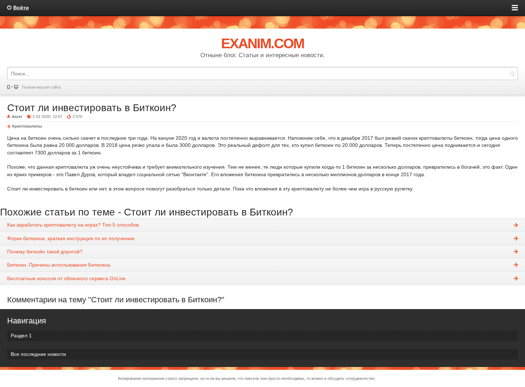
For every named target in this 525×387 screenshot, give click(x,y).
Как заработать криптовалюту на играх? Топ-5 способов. (73, 225)
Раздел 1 (21, 335)
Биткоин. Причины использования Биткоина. (59, 265)
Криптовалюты (27, 126)
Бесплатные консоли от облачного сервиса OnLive (66, 278)
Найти (512, 73)
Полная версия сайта (41, 87)
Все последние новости (38, 354)
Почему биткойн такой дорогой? (44, 251)
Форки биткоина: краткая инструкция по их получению (71, 238)
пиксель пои (256, 378)
